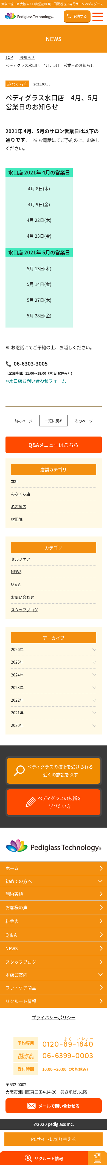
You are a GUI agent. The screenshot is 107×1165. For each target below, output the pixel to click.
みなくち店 (20, 494)
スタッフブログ (24, 609)
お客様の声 (16, 907)
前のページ (23, 420)
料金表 (12, 921)
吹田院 (16, 519)
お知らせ (27, 57)
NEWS (16, 571)
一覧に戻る (54, 420)
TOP (9, 57)
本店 (15, 481)
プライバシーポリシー (53, 1017)
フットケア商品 (20, 987)
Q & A (16, 584)
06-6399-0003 (67, 1055)
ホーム (12, 868)
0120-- (68, 1042)
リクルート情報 (20, 1001)
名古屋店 (18, 506)
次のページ (84, 420)
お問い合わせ (22, 597)
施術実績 (14, 893)
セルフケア (20, 559)
